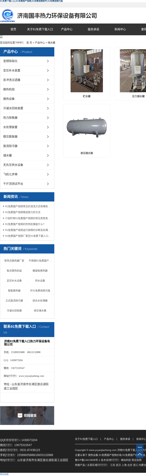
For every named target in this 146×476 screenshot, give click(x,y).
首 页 (29, 42)
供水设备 (40, 280)
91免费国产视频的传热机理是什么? (24, 224)
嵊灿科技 (126, 460)
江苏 (112, 465)
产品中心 (66, 29)
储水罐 (51, 42)
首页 (13, 29)
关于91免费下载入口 (40, 29)
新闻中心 (120, 29)
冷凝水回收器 (14, 310)
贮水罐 (86, 96)
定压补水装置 (11, 70)
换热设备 (9, 98)
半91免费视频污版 (40, 290)
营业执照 (137, 460)
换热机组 (9, 89)
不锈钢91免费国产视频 (40, 260)
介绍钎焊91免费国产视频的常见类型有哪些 (28, 218)
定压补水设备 (14, 280)
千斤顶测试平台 (13, 183)
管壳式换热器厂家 (14, 260)
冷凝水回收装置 (13, 108)
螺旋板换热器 (40, 270)
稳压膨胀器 (10, 136)
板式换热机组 (14, 270)
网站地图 (4, 474)
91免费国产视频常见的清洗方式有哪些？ (28, 206)
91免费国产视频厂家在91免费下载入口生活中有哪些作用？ (28, 235)
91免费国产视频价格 (110, 455)
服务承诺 (93, 29)
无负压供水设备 (13, 164)
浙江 (135, 465)
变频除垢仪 (10, 61)
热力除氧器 (10, 117)
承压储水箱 (40, 310)
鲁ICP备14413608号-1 (87, 460)
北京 (129, 465)
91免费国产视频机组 (133, 455)
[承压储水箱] (86, 127)
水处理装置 (10, 127)
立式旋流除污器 (14, 300)
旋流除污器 (10, 146)
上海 (124, 465)
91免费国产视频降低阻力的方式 (22, 212)
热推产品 (80, 465)
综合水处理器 (40, 300)
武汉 (118, 465)
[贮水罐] (86, 70)
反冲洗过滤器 (11, 79)
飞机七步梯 (10, 174)
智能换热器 (14, 290)
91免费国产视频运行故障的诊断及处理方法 (28, 230)
